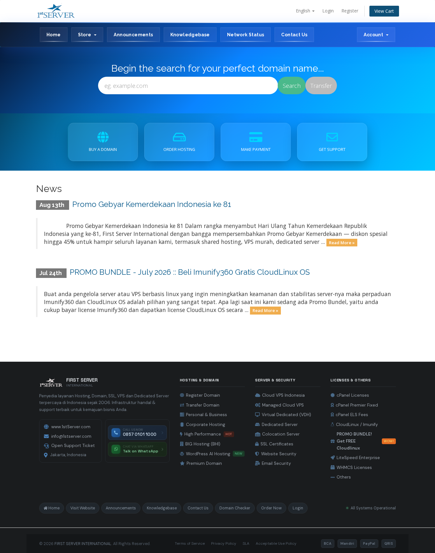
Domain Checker (234, 508)
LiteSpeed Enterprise (358, 457)
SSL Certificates (276, 444)
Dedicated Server (280, 424)
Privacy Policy (223, 543)
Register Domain (203, 395)
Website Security (278, 454)
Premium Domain (204, 463)
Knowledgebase (190, 34)
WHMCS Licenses (354, 467)
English (303, 11)
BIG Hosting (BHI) (202, 444)
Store (86, 34)
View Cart (384, 11)
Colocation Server (281, 434)
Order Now (271, 508)
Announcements (133, 34)
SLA (246, 543)
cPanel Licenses (353, 395)
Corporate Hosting (205, 424)
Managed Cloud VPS (283, 405)
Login (328, 11)
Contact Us (294, 34)
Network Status (245, 34)
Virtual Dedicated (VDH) (286, 414)
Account (374, 34)
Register (349, 11)
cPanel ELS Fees (352, 414)
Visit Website (82, 508)
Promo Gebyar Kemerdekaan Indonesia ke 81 (151, 204)
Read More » (342, 242)
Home (53, 34)
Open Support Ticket (73, 445)
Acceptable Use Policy (276, 543)
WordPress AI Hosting (214, 454)
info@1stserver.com (71, 436)
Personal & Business (206, 414)
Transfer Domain (202, 405)
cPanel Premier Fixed (357, 405)
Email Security (276, 463)
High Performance (208, 434)
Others (344, 477)
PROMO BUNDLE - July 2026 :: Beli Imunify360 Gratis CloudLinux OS (190, 272)
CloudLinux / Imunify (357, 424)
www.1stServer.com (70, 426)
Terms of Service (190, 543)
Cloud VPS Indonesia (283, 395)
